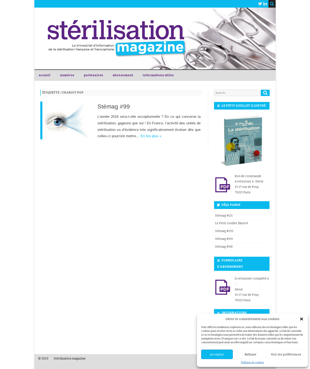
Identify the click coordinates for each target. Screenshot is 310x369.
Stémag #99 (113, 106)
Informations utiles (158, 75)
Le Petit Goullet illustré (231, 223)
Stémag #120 (224, 231)
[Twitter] (260, 4)
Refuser (250, 354)
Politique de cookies (252, 362)
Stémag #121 (224, 215)
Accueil (44, 75)
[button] (301, 319)
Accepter (217, 354)
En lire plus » (151, 136)
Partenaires (93, 75)
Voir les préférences (286, 354)
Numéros (67, 75)
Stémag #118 (224, 246)
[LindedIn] (265, 4)
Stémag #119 (224, 239)
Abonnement (123, 75)
